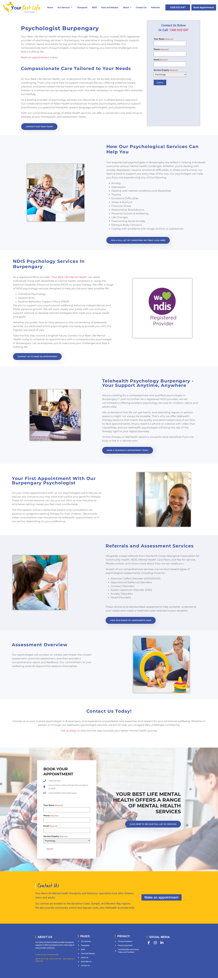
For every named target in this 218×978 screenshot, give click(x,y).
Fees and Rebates (109, 7)
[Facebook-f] (148, 942)
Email (161, 60)
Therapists (82, 7)
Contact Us (141, 7)
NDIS (94, 7)
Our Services (64, 7)
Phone (161, 49)
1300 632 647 (178, 30)
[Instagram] (155, 942)
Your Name (163, 39)
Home (50, 7)
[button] (65, 7)
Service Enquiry (166, 70)
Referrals (155, 7)
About (126, 7)
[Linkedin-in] (162, 942)
